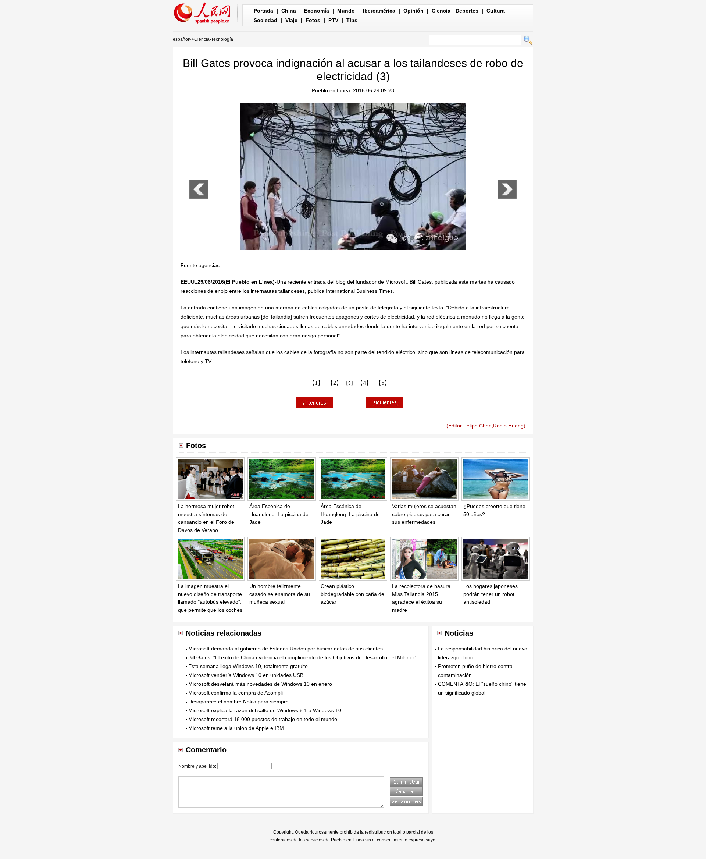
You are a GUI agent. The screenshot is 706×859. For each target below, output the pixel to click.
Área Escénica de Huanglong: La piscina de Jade (279, 514)
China (288, 11)
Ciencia (441, 11)
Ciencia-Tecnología (213, 39)
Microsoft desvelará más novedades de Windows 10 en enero (260, 684)
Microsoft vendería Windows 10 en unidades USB (245, 675)
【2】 (334, 383)
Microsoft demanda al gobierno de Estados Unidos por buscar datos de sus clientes (285, 649)
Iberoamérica (379, 11)
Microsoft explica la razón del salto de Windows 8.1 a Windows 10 (264, 710)
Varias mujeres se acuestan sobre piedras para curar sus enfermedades (424, 514)
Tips (351, 20)
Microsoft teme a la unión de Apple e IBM (236, 728)
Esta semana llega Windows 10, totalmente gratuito (248, 666)
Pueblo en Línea (331, 90)
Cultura (495, 11)
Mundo (346, 11)
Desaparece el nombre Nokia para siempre (238, 701)
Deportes (467, 11)
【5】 (382, 383)
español (181, 39)
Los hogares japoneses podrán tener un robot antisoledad (490, 594)
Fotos (313, 20)
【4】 (364, 383)
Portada (263, 11)
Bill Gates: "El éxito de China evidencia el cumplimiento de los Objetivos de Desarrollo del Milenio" (302, 657)
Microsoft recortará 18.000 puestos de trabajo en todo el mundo (262, 719)
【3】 (349, 383)
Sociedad (265, 20)
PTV (333, 20)
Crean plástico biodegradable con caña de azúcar (352, 594)
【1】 (316, 383)
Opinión (413, 11)
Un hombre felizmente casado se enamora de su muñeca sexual (279, 594)
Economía (316, 11)
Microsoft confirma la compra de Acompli (235, 693)
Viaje (291, 20)
